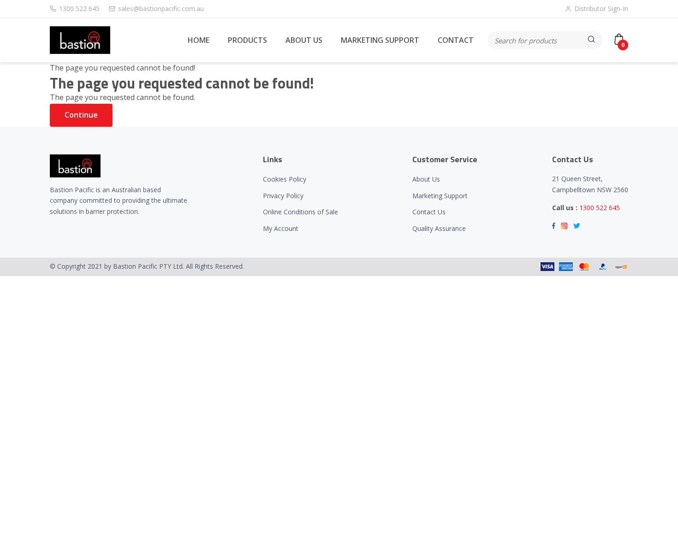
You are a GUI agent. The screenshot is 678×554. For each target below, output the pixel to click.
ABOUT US (303, 40)
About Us (426, 179)
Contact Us (429, 211)
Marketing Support (440, 195)
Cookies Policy (284, 179)
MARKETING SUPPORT (380, 40)
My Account (280, 228)
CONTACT (456, 40)
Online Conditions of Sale (300, 211)
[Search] (592, 40)
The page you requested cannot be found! (122, 68)
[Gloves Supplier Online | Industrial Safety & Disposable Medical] (80, 40)
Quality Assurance (439, 228)
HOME (198, 40)
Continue (81, 115)
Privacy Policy (283, 195)
